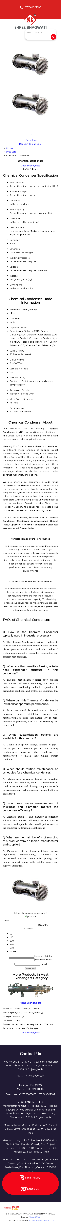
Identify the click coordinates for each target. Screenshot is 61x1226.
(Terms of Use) (34, 1217)
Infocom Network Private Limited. (41, 1220)
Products (11, 152)
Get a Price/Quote (30, 165)
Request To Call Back (30, 144)
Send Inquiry (32, 140)
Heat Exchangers (30, 1002)
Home (9, 148)
